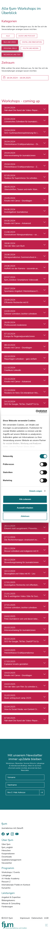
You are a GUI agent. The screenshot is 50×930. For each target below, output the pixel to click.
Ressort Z (6, 881)
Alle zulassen (25, 499)
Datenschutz (37, 918)
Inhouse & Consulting (11, 903)
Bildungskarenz (8, 900)
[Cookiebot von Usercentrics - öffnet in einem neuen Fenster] (36, 411)
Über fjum (6, 844)
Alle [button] (8, 36)
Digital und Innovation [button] (32, 42)
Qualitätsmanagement (11, 859)
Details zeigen (35, 491)
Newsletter (7, 863)
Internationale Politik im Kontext (16, 884)
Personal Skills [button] (10, 48)
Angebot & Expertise (11, 897)
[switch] (43, 464)
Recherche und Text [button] (12, 55)
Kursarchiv (6, 887)
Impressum (25, 918)
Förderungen (7, 906)
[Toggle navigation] (46, 925)
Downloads (7, 856)
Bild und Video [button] (10, 42)
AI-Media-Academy (10, 878)
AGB (46, 918)
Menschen (6, 850)
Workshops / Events (11, 872)
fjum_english (7, 847)
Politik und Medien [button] (30, 48)
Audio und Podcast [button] (26, 36)
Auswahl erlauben (25, 508)
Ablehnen (25, 516)
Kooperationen (8, 853)
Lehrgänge (6, 875)
